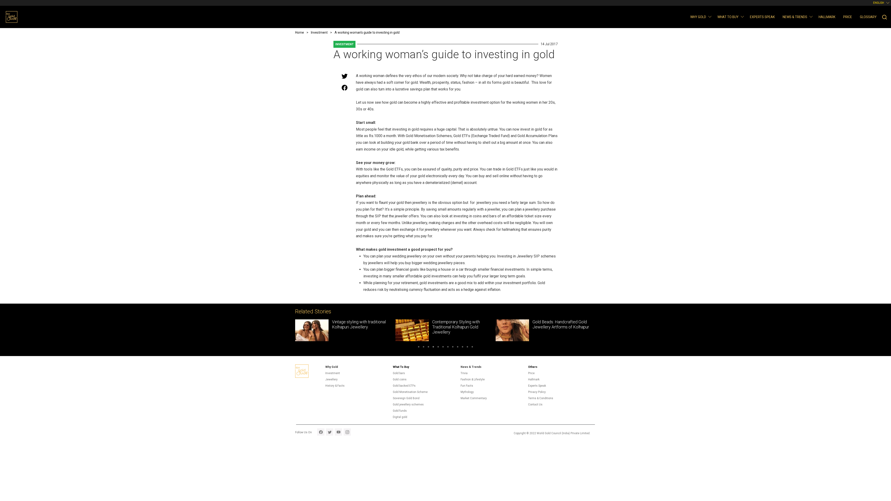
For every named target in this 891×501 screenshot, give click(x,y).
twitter (329, 432)
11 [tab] (467, 347)
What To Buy (401, 367)
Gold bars (399, 373)
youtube (338, 432)
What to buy (728, 17)
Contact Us (535, 404)
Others (532, 367)
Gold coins (400, 379)
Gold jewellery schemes (408, 404)
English (878, 2)
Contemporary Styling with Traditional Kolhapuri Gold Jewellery (411, 326)
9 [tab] (457, 347)
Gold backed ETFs (404, 385)
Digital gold (400, 417)
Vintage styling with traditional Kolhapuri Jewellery (314, 324)
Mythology (467, 392)
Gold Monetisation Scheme (410, 392)
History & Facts (335, 385)
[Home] (11, 17)
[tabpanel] (301, 330)
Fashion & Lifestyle (473, 379)
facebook (320, 432)
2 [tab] (423, 347)
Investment (344, 44)
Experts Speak (762, 17)
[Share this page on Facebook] (344, 87)
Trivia (464, 373)
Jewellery (331, 379)
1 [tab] (418, 347)
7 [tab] (448, 347)
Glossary (868, 17)
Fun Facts (467, 385)
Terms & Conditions (540, 398)
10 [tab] (462, 347)
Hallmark (827, 17)
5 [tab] (438, 347)
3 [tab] (428, 347)
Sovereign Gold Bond (406, 398)
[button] (709, 17)
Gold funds (400, 410)
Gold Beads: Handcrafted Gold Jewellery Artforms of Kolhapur (516, 324)
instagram (347, 432)
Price (847, 17)
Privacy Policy (537, 392)
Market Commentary (474, 398)
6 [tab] (443, 347)
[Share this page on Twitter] (344, 76)
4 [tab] (433, 347)
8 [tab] (452, 347)
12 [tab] (472, 347)
